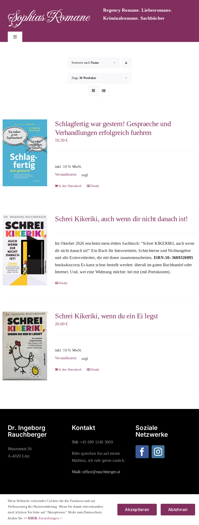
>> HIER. (31, 518)
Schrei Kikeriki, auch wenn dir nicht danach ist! (121, 219)
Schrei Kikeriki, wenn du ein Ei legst (106, 316)
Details (95, 186)
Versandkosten (65, 174)
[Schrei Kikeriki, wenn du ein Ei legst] (25, 346)
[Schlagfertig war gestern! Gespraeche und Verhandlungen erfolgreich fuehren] (25, 152)
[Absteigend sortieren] (126, 62)
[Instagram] (158, 451)
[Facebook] (142, 451)
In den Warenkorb (70, 186)
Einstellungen (49, 518)
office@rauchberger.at (101, 472)
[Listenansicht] (104, 91)
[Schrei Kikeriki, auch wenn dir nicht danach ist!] (25, 249)
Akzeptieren (137, 509)
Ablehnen (178, 509)
